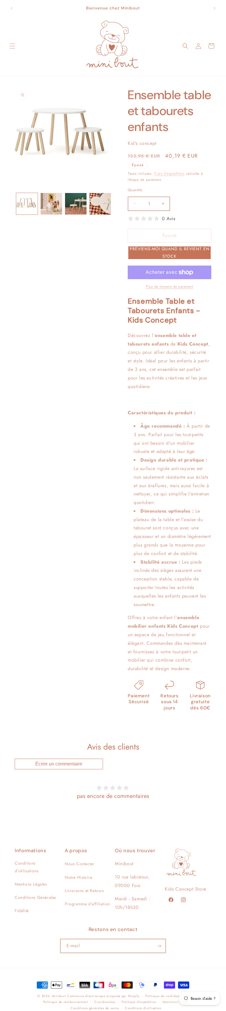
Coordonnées (104, 1001)
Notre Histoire (78, 877)
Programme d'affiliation (87, 904)
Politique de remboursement (65, 1001)
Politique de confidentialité (167, 996)
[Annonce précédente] (11, 8)
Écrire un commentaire (58, 763)
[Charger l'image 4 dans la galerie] (100, 204)
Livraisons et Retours (84, 891)
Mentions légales (175, 1001)
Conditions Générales (35, 897)
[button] (12, 46)
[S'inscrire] (158, 946)
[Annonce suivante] (214, 8)
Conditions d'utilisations (27, 866)
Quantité (135, 190)
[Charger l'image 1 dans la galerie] (27, 204)
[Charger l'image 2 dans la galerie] (51, 204)
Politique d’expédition (139, 1001)
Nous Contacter (79, 864)
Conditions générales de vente (95, 1008)
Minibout (59, 996)
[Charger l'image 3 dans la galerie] (76, 204)
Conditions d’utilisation (143, 1008)
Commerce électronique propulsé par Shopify (103, 996)
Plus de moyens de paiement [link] (169, 286)
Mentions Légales (31, 884)
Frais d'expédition (169, 173)
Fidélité (22, 911)
